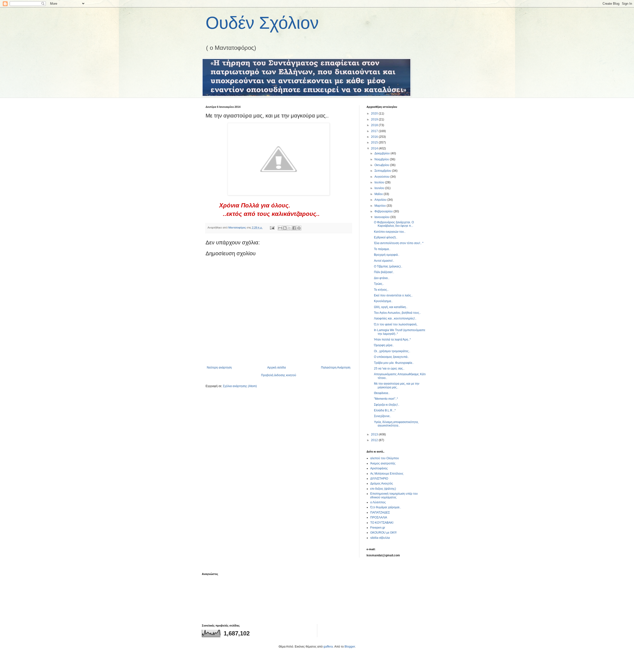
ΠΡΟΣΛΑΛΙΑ (378, 517)
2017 (375, 131)
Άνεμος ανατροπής (383, 463)
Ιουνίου (379, 188)
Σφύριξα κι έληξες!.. (386, 404)
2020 (375, 113)
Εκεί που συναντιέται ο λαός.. (393, 295)
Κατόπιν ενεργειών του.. (389, 231)
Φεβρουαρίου (384, 211)
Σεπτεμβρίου (383, 170)
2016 (375, 137)
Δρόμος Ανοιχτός (381, 483)
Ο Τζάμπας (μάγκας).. (388, 266)
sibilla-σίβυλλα (380, 538)
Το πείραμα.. (382, 249)
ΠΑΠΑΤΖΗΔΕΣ (380, 512)
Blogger (349, 646)
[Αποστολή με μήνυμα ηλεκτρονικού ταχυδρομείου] (280, 228)
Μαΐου (379, 194)
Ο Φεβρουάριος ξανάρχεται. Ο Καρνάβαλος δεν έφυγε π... (394, 224)
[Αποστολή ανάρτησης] (272, 227)
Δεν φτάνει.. (381, 278)
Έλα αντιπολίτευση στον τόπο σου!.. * (398, 243)
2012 (375, 440)
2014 (375, 148)
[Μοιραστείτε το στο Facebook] (294, 228)
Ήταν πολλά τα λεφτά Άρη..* (392, 339)
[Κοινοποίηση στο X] (289, 228)
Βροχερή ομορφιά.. (386, 255)
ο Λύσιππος (378, 502)
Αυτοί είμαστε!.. (384, 260)
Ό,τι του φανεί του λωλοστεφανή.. (396, 324)
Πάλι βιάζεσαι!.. (384, 272)
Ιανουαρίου (382, 217)
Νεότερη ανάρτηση (219, 367)
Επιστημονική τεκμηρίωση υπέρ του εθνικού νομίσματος (394, 495)
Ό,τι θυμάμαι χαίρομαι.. (385, 507)
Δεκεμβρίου (382, 153)
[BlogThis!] (284, 228)
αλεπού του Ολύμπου (384, 458)
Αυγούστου (382, 176)
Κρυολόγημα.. (383, 301)
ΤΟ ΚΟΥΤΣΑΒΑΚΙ (381, 522)
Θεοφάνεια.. (382, 393)
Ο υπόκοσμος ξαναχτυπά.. (391, 357)
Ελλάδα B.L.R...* (385, 410)
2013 (375, 434)
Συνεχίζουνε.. (382, 416)
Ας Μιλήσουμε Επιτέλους (386, 473)
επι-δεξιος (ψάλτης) (383, 488)
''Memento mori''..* (386, 398)
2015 (375, 142)
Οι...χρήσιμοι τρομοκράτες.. (392, 351)
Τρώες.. (379, 283)
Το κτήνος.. (381, 289)
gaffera (328, 646)
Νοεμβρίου (382, 159)
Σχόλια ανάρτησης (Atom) (240, 386)
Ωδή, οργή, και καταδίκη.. (390, 307)
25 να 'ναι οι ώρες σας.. (389, 368)
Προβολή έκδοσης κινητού (278, 375)
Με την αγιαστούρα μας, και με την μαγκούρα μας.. (396, 385)
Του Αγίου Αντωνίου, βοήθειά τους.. (397, 312)
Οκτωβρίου (382, 165)
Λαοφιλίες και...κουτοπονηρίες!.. (395, 318)
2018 (375, 125)
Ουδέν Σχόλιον (262, 22)
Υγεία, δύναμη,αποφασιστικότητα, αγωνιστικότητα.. (396, 423)
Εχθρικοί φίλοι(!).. (385, 237)
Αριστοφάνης (379, 468)
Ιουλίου (379, 182)
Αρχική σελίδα (276, 367)
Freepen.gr (377, 527)
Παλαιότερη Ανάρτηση (335, 367)
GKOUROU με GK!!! (383, 532)
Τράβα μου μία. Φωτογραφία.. (394, 363)
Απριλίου (380, 199)
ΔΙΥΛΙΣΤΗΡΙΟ (379, 478)
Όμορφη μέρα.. (384, 345)
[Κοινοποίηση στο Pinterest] (298, 228)
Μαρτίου (380, 205)
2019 (375, 119)
